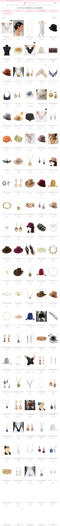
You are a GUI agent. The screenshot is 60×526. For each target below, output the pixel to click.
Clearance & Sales (50, 5)
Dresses (8, 5)
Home (2, 7)
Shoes (28, 5)
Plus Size (18, 5)
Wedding (13, 5)
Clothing (33, 5)
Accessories (23, 5)
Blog (43, 5)
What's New (38, 5)
